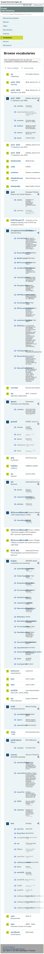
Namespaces (7, 45)
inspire (14, 561)
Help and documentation (11, 18)
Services (6, 41)
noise (13, 732)
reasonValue (21, 773)
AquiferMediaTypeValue (21, 569)
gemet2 (14, 422)
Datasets (6, 22)
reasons (19, 132)
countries (20, 120)
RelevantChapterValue (21, 368)
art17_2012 (15, 145)
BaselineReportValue (21, 253)
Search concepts (29, 68)
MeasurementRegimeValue (21, 608)
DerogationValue (21, 285)
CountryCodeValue (21, 277)
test (12, 823)
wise (13, 924)
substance (20, 810)
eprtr (13, 192)
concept (19, 427)
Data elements (7, 30)
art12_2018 (15, 90)
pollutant (20, 504)
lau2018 (14, 690)
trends (19, 138)
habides (14, 466)
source (19, 439)
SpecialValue (21, 647)
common (14, 172)
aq (12, 74)
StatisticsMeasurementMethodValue (21, 652)
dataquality (15, 186)
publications (16, 740)
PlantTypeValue (21, 351)
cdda (13, 167)
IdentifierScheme (21, 597)
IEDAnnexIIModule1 (18, 512)
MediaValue (21, 617)
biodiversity (16, 161)
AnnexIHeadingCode (21, 520)
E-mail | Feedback (9, 947)
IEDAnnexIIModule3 (18, 530)
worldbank (15, 932)
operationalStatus (21, 762)
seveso (14, 755)
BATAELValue (21, 258)
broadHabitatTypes (21, 714)
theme (19, 658)
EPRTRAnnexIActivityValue (21, 295)
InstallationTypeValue (21, 320)
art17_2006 (15, 98)
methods (20, 126)
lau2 (12, 685)
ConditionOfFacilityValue (21, 268)
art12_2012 (15, 82)
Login (26, 5)
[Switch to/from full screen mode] (30, 5)
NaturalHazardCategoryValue (21, 621)
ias (12, 474)
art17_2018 (15, 153)
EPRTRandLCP (17, 220)
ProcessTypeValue (21, 626)
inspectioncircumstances (21, 497)
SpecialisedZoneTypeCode (21, 642)
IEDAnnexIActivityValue (21, 308)
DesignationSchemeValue (21, 583)
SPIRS (19, 801)
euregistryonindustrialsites (18, 231)
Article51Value (21, 238)
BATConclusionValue (21, 262)
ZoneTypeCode (21, 664)
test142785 (20, 872)
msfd (13, 707)
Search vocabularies (13, 68)
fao (12, 394)
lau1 (12, 679)
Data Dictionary (19, 14)
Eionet (11, 14)
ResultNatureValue (21, 632)
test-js (19, 867)
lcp (12, 698)
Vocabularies (7, 38)
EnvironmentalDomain (21, 590)
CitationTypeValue (21, 576)
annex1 (19, 490)
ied (12, 482)
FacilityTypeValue (21, 303)
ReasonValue (21, 356)
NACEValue (21, 326)
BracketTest (21, 833)
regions (19, 720)
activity (19, 200)
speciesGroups (21, 725)
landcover (15, 671)
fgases (13, 402)
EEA (12, 2)
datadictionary (17, 178)
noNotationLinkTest (21, 862)
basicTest (20, 829)
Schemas (6, 34)
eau (18, 843)
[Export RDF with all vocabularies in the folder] (38, 100)
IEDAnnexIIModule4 (18, 540)
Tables (5, 26)
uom (13, 916)
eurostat (14, 388)
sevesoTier (20, 792)
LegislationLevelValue (21, 603)
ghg (12, 458)
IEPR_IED (15, 551)
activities (20, 106)
